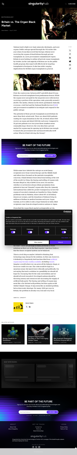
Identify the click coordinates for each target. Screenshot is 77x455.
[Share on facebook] (70, 54)
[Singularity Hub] (38, 3)
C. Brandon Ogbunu (7, 342)
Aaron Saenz (5, 30)
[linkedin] (29, 307)
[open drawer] (3, 3)
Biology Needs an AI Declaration (10, 339)
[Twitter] (36, 447)
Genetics (16, 297)
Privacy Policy (64, 427)
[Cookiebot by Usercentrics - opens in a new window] (64, 212)
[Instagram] (39, 447)
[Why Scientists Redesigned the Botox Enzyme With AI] (63, 334)
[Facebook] (33, 447)
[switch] (30, 232)
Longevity (23, 297)
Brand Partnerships (38, 431)
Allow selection (38, 242)
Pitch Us (38, 429)
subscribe (71, 4)
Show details (64, 237)
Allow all (60, 242)
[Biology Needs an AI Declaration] (13, 334)
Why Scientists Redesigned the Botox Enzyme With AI (63, 339)
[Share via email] (70, 64)
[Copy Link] (70, 68)
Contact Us (38, 427)
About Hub (13, 427)
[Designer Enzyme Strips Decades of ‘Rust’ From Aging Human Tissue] (38, 334)
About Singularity (13, 429)
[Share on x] (70, 50)
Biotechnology (7, 17)
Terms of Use (64, 429)
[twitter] (26, 307)
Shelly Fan (30, 342)
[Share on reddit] (70, 61)
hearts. (52, 262)
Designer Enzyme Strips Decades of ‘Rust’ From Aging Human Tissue (38, 338)
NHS (55, 105)
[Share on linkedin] (70, 57)
